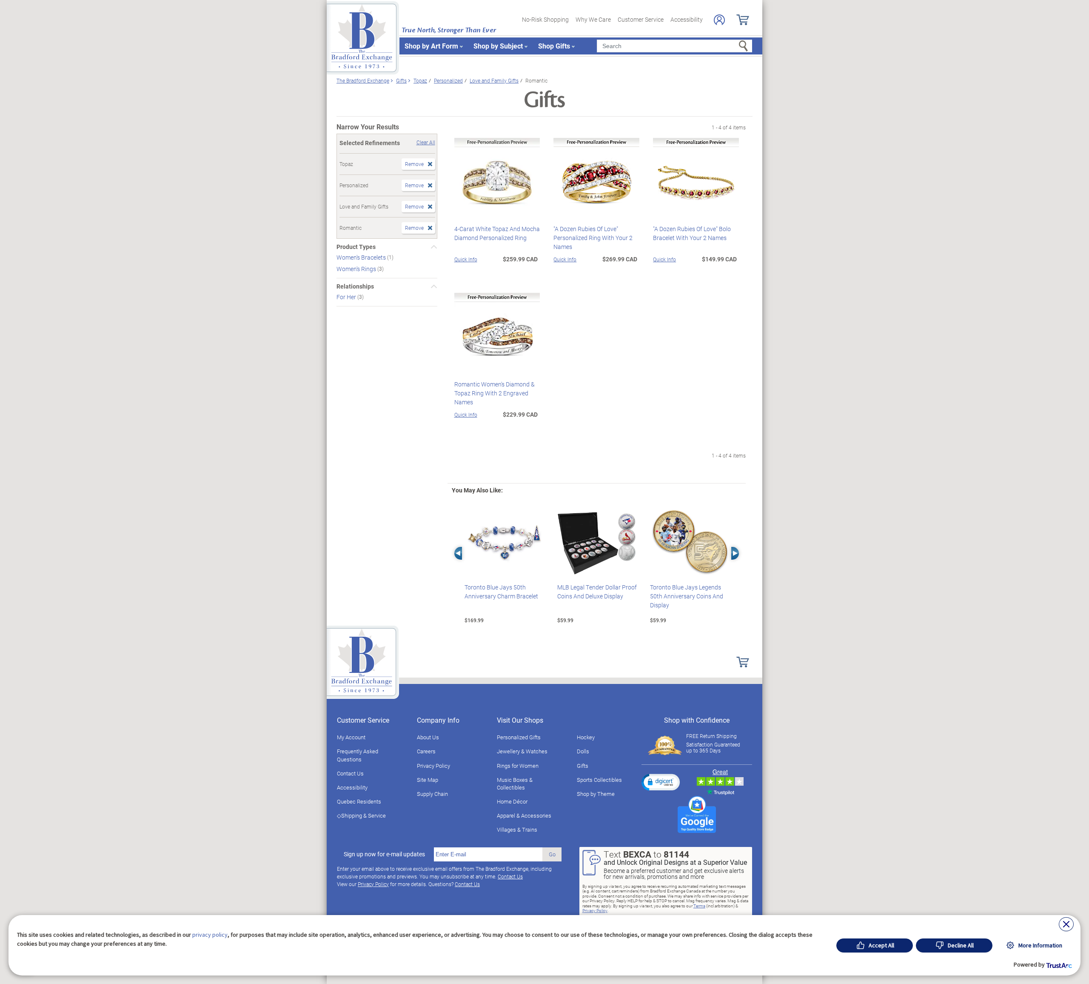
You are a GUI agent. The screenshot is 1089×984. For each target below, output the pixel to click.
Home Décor (512, 801)
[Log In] (719, 19)
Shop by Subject (498, 45)
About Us (428, 737)
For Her (346, 297)
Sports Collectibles (599, 780)
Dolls (583, 751)
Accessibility (686, 19)
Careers (426, 751)
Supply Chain (432, 794)
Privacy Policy (433, 765)
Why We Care (593, 19)
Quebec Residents (359, 801)
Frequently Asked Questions (357, 755)
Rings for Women (518, 765)
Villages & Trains (517, 829)
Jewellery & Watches (522, 751)
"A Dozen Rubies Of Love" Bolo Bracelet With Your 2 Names (692, 233)
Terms (699, 906)
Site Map (427, 780)
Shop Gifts (554, 45)
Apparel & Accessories (524, 815)
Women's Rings (356, 269)
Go (552, 854)
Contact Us (350, 773)
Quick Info (465, 259)
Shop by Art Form (431, 45)
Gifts (582, 765)
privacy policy (210, 934)
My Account (351, 737)
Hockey (586, 737)
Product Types (356, 247)
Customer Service (641, 19)
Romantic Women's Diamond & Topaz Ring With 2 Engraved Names (494, 393)
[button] (660, 781)
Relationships (355, 286)
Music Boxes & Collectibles (515, 783)
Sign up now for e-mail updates (384, 854)
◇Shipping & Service (361, 815)
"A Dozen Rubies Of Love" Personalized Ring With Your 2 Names (593, 238)
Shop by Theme (596, 794)
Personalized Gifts (519, 737)
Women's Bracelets (361, 257)
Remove (414, 163)
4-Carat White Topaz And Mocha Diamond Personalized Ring (497, 233)
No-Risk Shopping (545, 19)
